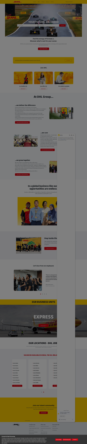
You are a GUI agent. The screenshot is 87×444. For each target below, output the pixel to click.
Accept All (74, 439)
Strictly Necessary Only (66, 439)
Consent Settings (58, 439)
